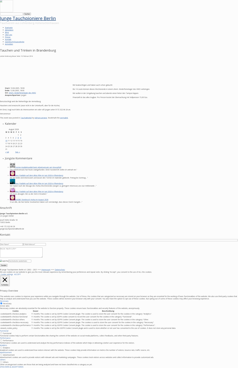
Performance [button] (5, 338)
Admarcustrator (41, 118)
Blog (7, 32)
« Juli (7, 152)
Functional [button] (4, 331)
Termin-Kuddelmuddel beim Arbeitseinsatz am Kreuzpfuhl (38, 167)
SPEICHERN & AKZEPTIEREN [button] (11, 367)
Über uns (8, 35)
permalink (64, 118)
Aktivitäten (9, 30)
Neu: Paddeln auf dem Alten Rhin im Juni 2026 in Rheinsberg (39, 175)
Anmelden (9, 44)
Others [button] (2, 359)
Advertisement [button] (6, 352)
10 (6, 140)
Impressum (45, 269)
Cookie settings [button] (7, 274)
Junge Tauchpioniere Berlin (28, 18)
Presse (7, 37)
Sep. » (17, 152)
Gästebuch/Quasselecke (14, 42)
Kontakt (8, 39)
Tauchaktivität (26, 118)
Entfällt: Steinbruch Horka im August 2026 (31, 199)
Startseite (9, 27)
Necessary (7, 303)
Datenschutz (60, 269)
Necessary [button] (4, 301)
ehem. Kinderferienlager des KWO (22, 93)
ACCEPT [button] (17, 274)
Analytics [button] (3, 345)
